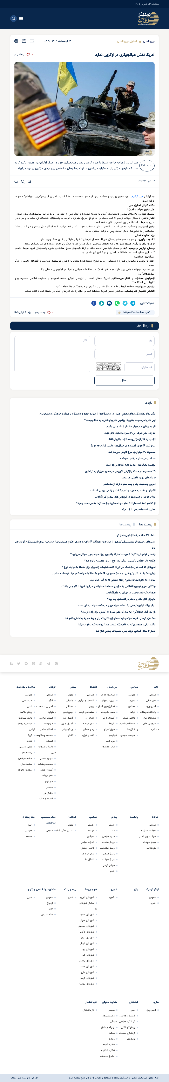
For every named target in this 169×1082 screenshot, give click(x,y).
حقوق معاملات (107, 1056)
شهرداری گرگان (87, 932)
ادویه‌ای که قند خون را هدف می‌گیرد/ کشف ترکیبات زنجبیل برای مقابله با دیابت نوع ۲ (109, 567)
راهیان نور (48, 793)
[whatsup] (117, 303)
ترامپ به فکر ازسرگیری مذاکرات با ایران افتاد (132, 439)
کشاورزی (90, 718)
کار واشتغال (88, 1010)
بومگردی (131, 1039)
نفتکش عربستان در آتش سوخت (138, 459)
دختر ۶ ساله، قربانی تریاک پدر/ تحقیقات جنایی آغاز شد (126, 631)
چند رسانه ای (28, 817)
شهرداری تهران (87, 897)
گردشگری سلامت (127, 1033)
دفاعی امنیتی (128, 718)
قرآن (50, 701)
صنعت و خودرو (86, 712)
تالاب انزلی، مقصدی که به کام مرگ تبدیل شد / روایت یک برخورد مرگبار (116, 625)
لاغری (29, 706)
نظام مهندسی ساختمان (48, 820)
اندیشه (49, 741)
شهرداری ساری (87, 972)
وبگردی (31, 889)
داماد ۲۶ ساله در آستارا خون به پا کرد (136, 535)
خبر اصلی (151, 701)
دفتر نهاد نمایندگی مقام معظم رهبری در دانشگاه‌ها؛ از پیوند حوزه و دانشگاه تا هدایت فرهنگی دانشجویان (98, 414)
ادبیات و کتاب (46, 799)
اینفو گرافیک (152, 889)
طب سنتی (27, 701)
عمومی (152, 695)
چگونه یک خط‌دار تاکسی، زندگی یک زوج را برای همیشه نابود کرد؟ (120, 561)
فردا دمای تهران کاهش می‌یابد (139, 478)
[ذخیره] (24, 41)
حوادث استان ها (148, 831)
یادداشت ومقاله (148, 712)
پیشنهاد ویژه (149, 718)
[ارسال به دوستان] (32, 40)
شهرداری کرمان (87, 978)
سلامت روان (26, 764)
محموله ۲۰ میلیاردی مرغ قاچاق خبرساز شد (132, 452)
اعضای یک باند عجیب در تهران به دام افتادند (131, 593)
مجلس (131, 706)
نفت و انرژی (88, 735)
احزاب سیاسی (87, 842)
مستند (111, 831)
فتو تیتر (49, 781)
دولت (132, 712)
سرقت (111, 1033)
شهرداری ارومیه (86, 984)
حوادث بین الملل (147, 836)
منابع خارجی (108, 836)
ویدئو (114, 817)
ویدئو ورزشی (67, 729)
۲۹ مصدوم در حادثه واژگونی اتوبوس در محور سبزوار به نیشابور (120, 471)
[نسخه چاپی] (16, 41)
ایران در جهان (108, 701)
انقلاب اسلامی (46, 718)
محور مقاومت (108, 712)
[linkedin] (109, 303)
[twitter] (125, 303)
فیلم (112, 871)
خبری (112, 825)
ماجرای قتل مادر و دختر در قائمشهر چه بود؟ (131, 599)
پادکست (134, 817)
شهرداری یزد (88, 949)
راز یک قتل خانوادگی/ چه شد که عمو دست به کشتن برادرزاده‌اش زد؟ (118, 612)
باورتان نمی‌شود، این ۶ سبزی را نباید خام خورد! (130, 433)
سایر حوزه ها (108, 747)
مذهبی (49, 787)
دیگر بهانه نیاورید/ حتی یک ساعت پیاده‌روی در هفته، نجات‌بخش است (117, 606)
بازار (136, 889)
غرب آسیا (110, 741)
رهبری (132, 701)
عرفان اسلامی (46, 758)
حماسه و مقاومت (44, 735)
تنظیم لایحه (109, 1045)
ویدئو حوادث (149, 842)
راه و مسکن (88, 729)
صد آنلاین (137, 197)
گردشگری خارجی (127, 1021)
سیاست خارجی (127, 735)
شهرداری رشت (87, 966)
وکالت (112, 1039)
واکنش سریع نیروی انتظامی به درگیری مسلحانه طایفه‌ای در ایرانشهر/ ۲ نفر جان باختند (108, 586)
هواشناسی (151, 848)
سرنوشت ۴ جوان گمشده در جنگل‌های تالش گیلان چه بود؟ (123, 446)
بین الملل (149, 41)
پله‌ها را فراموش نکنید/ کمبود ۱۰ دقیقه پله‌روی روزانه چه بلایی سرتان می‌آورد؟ (113, 554)
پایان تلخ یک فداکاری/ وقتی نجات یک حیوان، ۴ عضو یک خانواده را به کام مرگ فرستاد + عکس (104, 574)
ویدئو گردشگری (107, 848)
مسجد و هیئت (45, 764)
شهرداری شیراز (87, 943)
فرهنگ (52, 687)
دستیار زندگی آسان (64, 831)
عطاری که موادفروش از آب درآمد (138, 510)
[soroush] (101, 303)
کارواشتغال (91, 1002)
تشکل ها (89, 859)
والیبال (69, 701)
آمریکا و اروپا (109, 718)
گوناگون (72, 817)
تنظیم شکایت (108, 1050)
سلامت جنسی (25, 758)
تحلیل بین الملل (127, 41)
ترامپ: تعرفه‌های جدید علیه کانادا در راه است (131, 465)
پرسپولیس (68, 712)
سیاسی (134, 687)
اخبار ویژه (151, 706)
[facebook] (93, 303)
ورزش (73, 687)
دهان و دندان (25, 747)
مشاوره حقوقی (109, 1002)
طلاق (50, 909)
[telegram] (133, 303)
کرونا (30, 735)
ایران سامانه (15, 1078)
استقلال (69, 706)
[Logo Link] (148, 18)
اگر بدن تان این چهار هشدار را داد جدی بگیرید (130, 427)
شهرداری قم (88, 955)
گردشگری (133, 1002)
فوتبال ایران (67, 718)
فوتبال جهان (67, 724)
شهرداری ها (91, 889)
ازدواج (50, 903)
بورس (91, 706)
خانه (156, 687)
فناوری (113, 889)
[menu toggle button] (21, 18)
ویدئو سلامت (26, 712)
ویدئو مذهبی (108, 854)
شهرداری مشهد (86, 914)
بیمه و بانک (70, 889)
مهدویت (48, 724)
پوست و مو (26, 752)
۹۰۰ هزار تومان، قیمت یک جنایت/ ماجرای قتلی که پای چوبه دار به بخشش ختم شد (110, 618)
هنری (156, 1002)
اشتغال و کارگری (86, 701)
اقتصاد (93, 687)
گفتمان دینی (46, 770)
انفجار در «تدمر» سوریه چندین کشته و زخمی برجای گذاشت (123, 491)
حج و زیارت (47, 776)
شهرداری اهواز (87, 920)
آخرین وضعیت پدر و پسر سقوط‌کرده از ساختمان (129, 484)
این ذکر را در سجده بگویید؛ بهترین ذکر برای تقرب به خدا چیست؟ (120, 420)
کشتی (70, 735)
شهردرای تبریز (87, 938)
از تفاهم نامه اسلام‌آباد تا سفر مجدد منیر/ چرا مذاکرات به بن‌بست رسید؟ (116, 503)
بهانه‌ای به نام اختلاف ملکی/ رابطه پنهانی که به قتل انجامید (123, 580)
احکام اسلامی (46, 729)
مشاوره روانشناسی (46, 889)
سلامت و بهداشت (25, 687)
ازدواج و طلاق (108, 1027)
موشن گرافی (109, 865)
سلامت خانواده (25, 770)
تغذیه (29, 741)
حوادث (155, 817)
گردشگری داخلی (127, 1016)
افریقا (112, 724)
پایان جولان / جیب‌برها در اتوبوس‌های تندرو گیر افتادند (125, 497)
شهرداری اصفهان (86, 926)
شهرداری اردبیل (86, 961)
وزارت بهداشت (25, 718)
